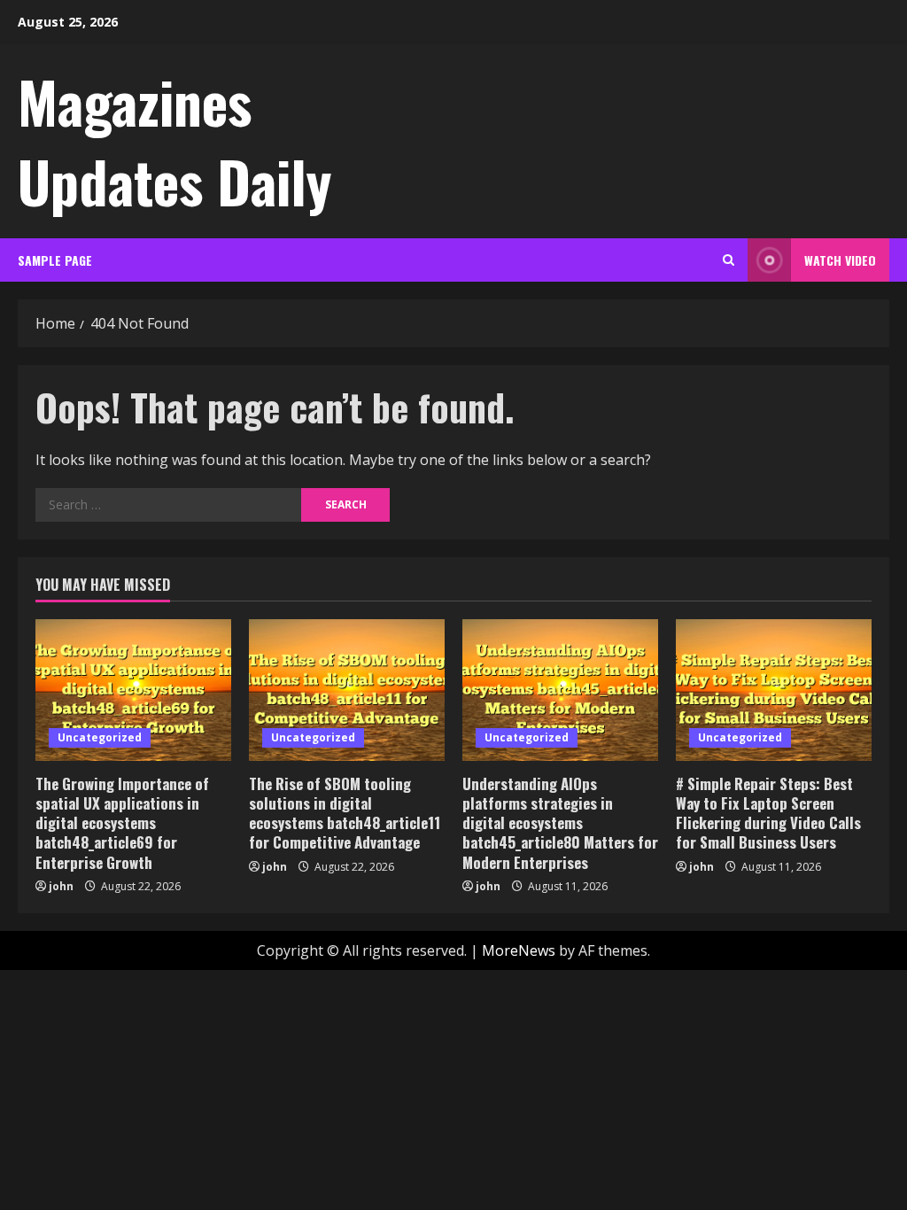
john (61, 886)
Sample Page (55, 260)
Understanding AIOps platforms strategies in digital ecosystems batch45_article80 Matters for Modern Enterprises (560, 822)
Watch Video (840, 260)
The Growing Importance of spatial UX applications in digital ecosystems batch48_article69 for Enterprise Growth (122, 822)
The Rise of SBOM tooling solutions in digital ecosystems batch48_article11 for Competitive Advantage (344, 812)
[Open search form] (728, 260)
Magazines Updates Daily (174, 140)
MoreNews (518, 950)
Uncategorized (100, 737)
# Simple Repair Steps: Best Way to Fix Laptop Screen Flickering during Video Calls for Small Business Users (768, 812)
